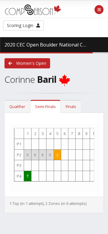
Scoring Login (20, 25)
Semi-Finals (45, 106)
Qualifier (17, 106)
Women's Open (30, 63)
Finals (71, 106)
